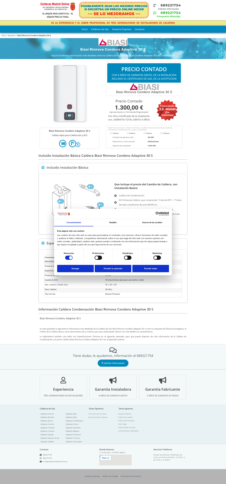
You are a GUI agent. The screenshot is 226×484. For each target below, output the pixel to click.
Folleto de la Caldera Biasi (51, 331)
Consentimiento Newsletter (128, 431)
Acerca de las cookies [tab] (152, 222)
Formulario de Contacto (97, 414)
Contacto (140, 29)
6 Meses (132, 133)
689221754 (47, 455)
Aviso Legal (122, 424)
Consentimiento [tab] (73, 222)
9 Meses (149, 133)
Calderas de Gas (100, 29)
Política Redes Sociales (126, 427)
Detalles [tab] (113, 222)
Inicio (85, 29)
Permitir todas (150, 268)
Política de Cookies (125, 417)
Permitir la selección (113, 268)
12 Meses (165, 133)
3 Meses (115, 133)
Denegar (75, 268)
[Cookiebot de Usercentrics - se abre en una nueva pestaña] (157, 214)
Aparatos (11, 35)
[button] (113, 167)
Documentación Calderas (98, 417)
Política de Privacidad (126, 420)
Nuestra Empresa (121, 29)
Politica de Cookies (110, 476)
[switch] (98, 258)
